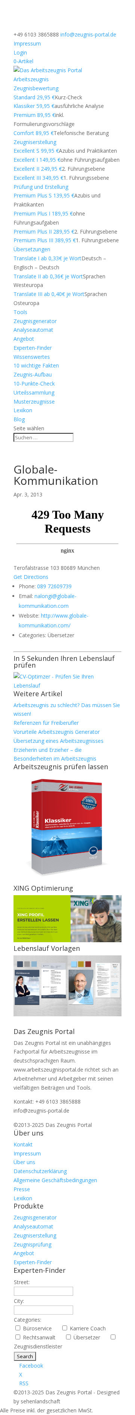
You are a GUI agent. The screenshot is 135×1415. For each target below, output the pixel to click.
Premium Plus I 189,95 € (43, 213)
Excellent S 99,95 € (36, 150)
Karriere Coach (90, 1328)
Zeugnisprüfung (32, 1244)
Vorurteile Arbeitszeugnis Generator (57, 731)
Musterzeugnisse (34, 401)
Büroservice (40, 1328)
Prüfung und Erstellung (41, 186)
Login (20, 52)
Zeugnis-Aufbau (33, 374)
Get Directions (31, 576)
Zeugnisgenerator (35, 321)
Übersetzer (90, 1337)
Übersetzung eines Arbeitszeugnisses (59, 740)
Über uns (24, 1162)
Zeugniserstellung (35, 142)
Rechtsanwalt (42, 1337)
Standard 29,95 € (34, 97)
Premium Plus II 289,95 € (44, 231)
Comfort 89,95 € (34, 133)
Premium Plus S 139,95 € (44, 195)
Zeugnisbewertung (36, 88)
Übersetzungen (32, 249)
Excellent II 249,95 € (38, 168)
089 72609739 (54, 586)
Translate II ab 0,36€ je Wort (48, 276)
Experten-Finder (33, 347)
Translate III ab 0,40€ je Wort (49, 294)
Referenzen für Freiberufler (46, 722)
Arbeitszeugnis (31, 79)
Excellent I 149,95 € (37, 159)
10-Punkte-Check (34, 383)
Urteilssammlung (34, 392)
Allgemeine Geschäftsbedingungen (55, 1180)
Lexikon (23, 410)
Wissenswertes (32, 356)
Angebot (24, 338)
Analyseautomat (33, 329)
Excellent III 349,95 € (38, 177)
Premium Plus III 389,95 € (45, 240)
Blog (19, 419)
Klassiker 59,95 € (34, 105)
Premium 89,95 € (34, 114)
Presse (22, 1189)
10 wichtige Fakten (36, 365)
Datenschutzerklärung (40, 1171)
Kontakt (23, 1144)
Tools (20, 312)
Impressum (27, 43)
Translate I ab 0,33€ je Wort (47, 258)
